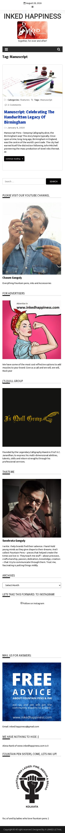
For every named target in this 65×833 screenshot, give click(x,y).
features (24, 100)
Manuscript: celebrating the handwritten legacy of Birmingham (29, 117)
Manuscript (46, 100)
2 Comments (14, 105)
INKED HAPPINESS (32, 16)
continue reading (13, 159)
